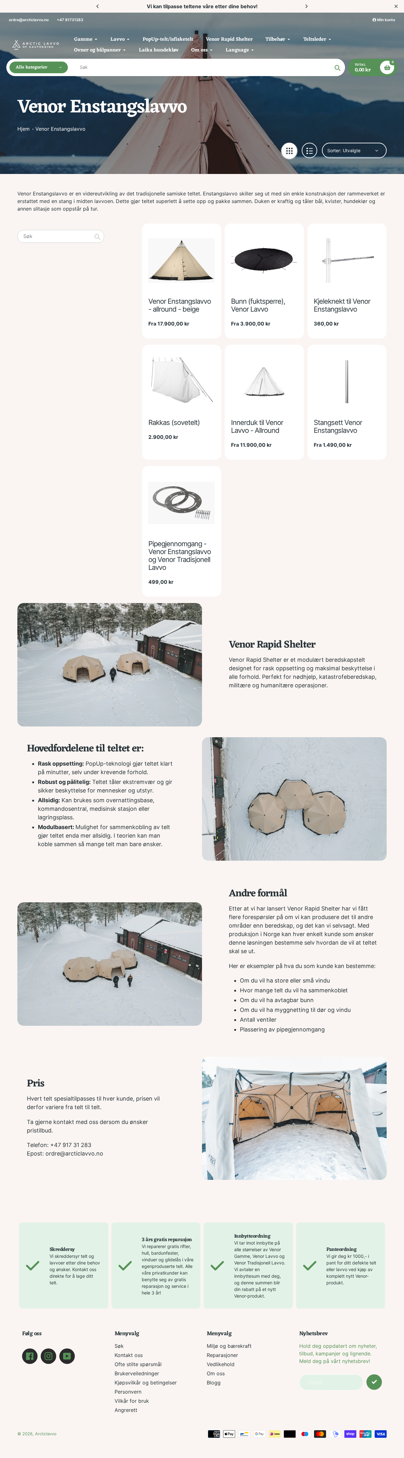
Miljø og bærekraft (229, 1346)
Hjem (23, 129)
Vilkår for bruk (132, 1401)
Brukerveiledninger (137, 1373)
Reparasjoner (222, 1355)
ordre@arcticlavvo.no (29, 19)
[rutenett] (289, 150)
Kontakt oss (129, 1355)
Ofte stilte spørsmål (138, 1364)
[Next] (306, 6)
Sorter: (334, 150)
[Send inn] (374, 1382)
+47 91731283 (70, 19)
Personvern (128, 1392)
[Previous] (98, 6)
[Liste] (309, 150)
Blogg (214, 1382)
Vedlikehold (221, 1364)
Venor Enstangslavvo (60, 129)
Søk (119, 1346)
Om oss (216, 1373)
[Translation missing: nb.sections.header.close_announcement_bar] (396, 6)
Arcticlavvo (45, 1433)
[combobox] (60, 236)
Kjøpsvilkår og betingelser (146, 1382)
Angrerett (126, 1410)
